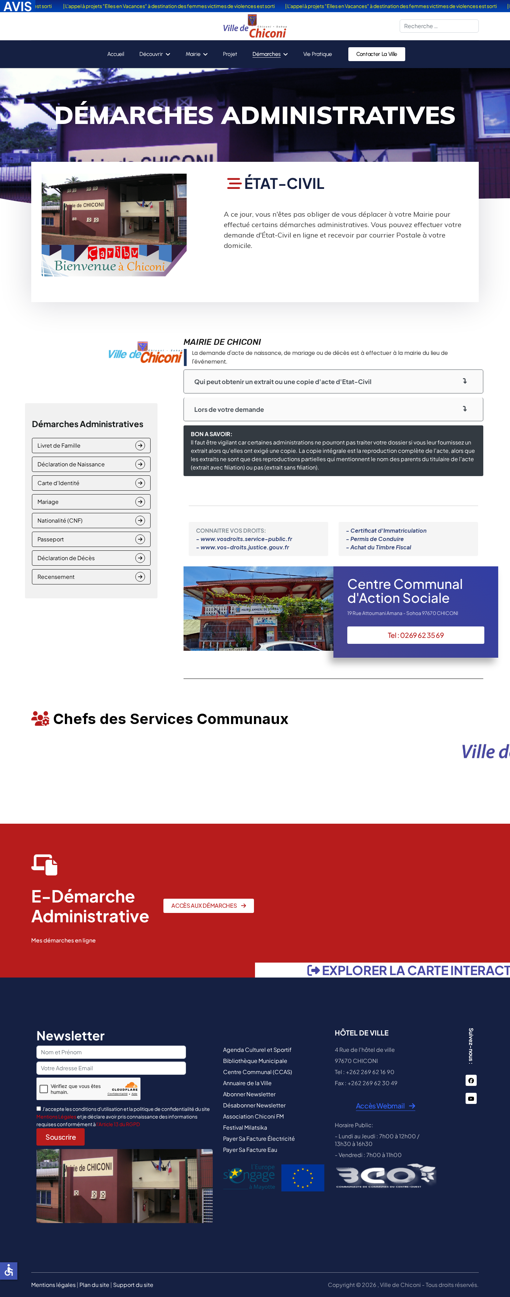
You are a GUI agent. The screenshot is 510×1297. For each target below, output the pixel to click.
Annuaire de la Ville (247, 1083)
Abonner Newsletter (249, 1094)
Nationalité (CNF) (60, 520)
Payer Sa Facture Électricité (259, 1138)
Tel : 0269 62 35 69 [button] (416, 635)
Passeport (50, 539)
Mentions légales (53, 1284)
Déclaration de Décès (66, 558)
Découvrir (151, 54)
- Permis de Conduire (375, 538)
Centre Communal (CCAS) (257, 1071)
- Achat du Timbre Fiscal (378, 547)
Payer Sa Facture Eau (250, 1149)
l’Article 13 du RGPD (118, 1124)
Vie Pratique (317, 54)
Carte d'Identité (58, 483)
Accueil (115, 54)
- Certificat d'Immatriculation (386, 530)
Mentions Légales (56, 1116)
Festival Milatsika (245, 1127)
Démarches (267, 54)
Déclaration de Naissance (71, 464)
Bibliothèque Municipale (255, 1060)
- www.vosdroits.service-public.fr (244, 538)
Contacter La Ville (376, 54)
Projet (230, 54)
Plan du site (94, 1284)
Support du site (133, 1284)
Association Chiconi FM (253, 1116)
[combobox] (439, 26)
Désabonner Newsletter (254, 1105)
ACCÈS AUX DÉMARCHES (204, 905)
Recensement (56, 576)
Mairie (193, 54)
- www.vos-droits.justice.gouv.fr (242, 547)
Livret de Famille (58, 445)
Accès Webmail (381, 1105)
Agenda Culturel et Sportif (257, 1049)
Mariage (48, 501)
